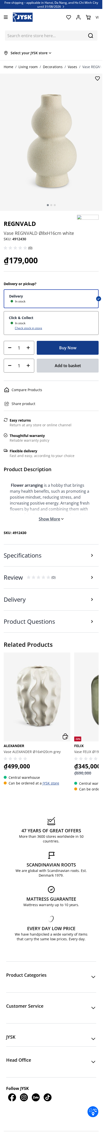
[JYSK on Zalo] (36, 1097)
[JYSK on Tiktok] (47, 1097)
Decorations (53, 66)
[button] (16, 247)
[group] (37, 721)
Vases (72, 66)
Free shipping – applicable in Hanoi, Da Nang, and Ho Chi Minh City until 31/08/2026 (51, 4)
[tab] (48, 205)
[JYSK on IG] (24, 1097)
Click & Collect (21, 317)
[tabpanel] (51, 142)
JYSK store (51, 783)
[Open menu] (6, 17)
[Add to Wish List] (97, 78)
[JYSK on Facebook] (12, 1097)
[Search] (90, 36)
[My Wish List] (68, 17)
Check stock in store (28, 328)
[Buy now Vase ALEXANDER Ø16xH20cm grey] (65, 736)
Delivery (16, 296)
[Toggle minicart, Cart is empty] (88, 17)
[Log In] (78, 17)
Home (8, 66)
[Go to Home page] (23, 17)
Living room (28, 66)
